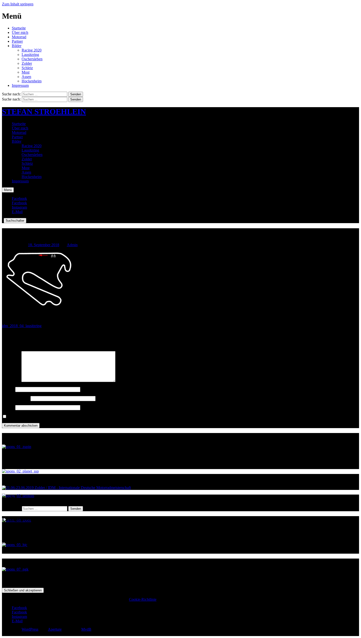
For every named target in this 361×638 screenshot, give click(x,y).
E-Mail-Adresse (15, 398)
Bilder (16, 46)
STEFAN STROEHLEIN (44, 111)
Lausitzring (30, 54)
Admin (72, 245)
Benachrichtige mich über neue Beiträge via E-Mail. (48, 417)
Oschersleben (32, 59)
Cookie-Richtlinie (142, 599)
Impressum (20, 85)
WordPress (30, 629)
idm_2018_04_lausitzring (22, 326)
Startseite (19, 28)
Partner (17, 41)
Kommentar (11, 381)
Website (8, 407)
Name (8, 389)
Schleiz (27, 68)
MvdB (86, 629)
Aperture (55, 629)
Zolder (27, 63)
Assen (26, 77)
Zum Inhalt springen (17, 4)
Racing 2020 (32, 50)
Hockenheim (32, 81)
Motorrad (19, 37)
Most (25, 72)
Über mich (20, 32)
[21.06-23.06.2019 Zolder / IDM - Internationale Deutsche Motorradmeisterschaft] (66, 487)
